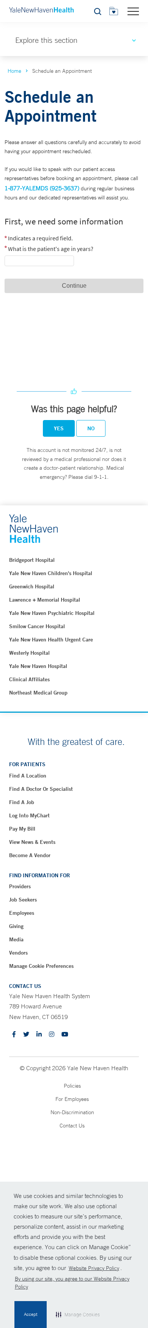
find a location (27, 775)
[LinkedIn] (39, 1034)
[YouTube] (64, 1034)
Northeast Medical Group (38, 692)
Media (16, 939)
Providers (20, 886)
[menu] (133, 11)
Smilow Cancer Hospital (37, 626)
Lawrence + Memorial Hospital (44, 599)
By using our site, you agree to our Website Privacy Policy (72, 1282)
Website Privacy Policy (94, 1268)
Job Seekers (23, 899)
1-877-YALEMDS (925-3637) (42, 188)
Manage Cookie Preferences (41, 966)
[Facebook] (14, 1034)
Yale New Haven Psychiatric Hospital (51, 613)
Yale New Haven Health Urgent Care (51, 639)
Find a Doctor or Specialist (41, 789)
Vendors (18, 952)
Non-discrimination (72, 1112)
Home (14, 71)
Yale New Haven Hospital (38, 666)
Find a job (21, 802)
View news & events (32, 842)
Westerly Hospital (29, 652)
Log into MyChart (29, 815)
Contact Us (72, 1125)
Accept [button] (30, 1314)
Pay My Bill (22, 828)
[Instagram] (51, 1034)
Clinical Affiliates (29, 679)
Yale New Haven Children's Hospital (50, 573)
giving (16, 926)
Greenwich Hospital (31, 586)
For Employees (72, 1099)
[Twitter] (26, 1034)
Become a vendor (29, 855)
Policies (72, 1085)
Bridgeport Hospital (32, 560)
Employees (21, 912)
